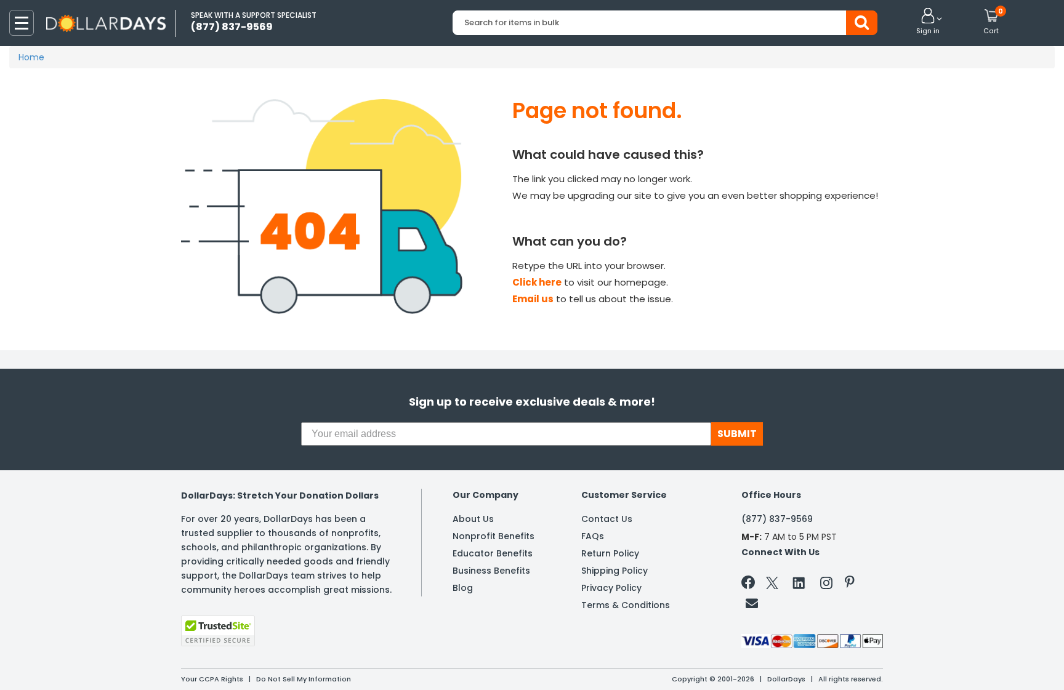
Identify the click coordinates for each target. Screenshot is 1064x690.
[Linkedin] (799, 582)
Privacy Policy (611, 588)
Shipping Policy (614, 570)
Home (31, 57)
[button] (928, 22)
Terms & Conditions (625, 605)
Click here (537, 282)
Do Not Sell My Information (303, 679)
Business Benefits (491, 570)
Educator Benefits (493, 553)
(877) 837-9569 (777, 519)
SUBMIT (737, 434)
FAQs (592, 536)
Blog (463, 588)
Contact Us (606, 519)
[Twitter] (772, 585)
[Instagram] (826, 585)
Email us (533, 298)
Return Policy (610, 553)
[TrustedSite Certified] (218, 631)
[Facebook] (750, 585)
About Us (473, 519)
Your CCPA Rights (212, 679)
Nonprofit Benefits (493, 536)
